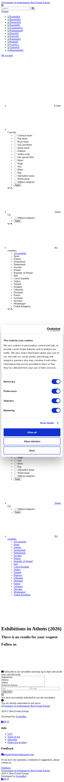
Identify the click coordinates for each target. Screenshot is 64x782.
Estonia (17, 547)
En (18, 16)
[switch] (56, 391)
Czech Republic (21, 567)
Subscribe (6, 692)
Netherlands (19, 553)
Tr (18, 47)
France (17, 583)
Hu (21, 50)
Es (19, 25)
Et (19, 39)
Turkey (17, 569)
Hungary (18, 575)
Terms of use (13, 736)
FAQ (9, 734)
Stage (20, 457)
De (19, 22)
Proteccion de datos (17, 742)
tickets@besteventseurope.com (19, 754)
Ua (21, 28)
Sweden (18, 555)
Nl (17, 33)
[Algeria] (23, 682)
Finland (17, 572)
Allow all (32, 432)
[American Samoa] (23, 685)
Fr (18, 36)
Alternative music (25, 469)
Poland (17, 558)
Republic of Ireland (23, 561)
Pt (22, 30)
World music (23, 473)
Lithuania (18, 578)
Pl (17, 41)
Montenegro (20, 592)
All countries (20, 253)
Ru (19, 19)
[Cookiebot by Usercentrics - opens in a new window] (46, 330)
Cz (17, 44)
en (7, 11)
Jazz (19, 460)
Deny (32, 450)
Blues (20, 463)
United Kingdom (22, 594)
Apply (17, 185)
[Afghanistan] (23, 677)
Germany (18, 586)
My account (7, 55)
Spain (16, 544)
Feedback (6, 767)
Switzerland (19, 550)
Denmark (18, 580)
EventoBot (21, 716)
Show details (47, 423)
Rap (19, 466)
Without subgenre (26, 476)
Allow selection (32, 441)
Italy (16, 564)
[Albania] (23, 680)
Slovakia (18, 589)
